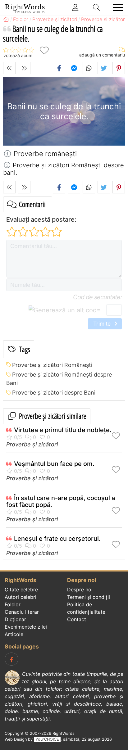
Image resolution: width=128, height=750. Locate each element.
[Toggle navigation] (116, 7)
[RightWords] (6, 19)
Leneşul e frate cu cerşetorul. (57, 538)
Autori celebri (20, 597)
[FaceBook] (11, 659)
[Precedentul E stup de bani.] (9, 68)
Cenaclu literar (22, 612)
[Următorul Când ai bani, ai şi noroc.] (24, 68)
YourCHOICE (47, 739)
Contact (76, 619)
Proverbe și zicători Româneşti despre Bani (59, 378)
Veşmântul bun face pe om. (54, 463)
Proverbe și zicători (32, 444)
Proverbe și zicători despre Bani (53, 392)
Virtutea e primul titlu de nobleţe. (63, 430)
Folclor (13, 604)
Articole (14, 634)
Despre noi (80, 589)
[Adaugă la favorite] (44, 50)
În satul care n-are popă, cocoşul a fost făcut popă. (60, 501)
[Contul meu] (75, 7)
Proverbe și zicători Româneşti (52, 365)
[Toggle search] (97, 7)
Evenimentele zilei (26, 627)
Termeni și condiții (88, 597)
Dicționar (15, 619)
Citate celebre (21, 589)
